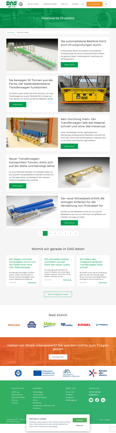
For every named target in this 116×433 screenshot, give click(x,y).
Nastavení (79, 425)
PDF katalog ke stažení (13, 421)
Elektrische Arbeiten (40, 397)
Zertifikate (69, 395)
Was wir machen (33, 4)
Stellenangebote (71, 400)
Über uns (64, 4)
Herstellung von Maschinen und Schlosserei (44, 407)
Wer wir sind (70, 392)
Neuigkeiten (70, 397)
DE (106, 4)
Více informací (53, 426)
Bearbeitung (37, 403)
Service (35, 400)
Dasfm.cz (26, 419)
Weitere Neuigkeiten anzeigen (58, 294)
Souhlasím (79, 420)
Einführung (10, 32)
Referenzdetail (69, 65)
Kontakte (75, 4)
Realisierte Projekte (50, 4)
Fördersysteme (38, 395)
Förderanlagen (38, 392)
